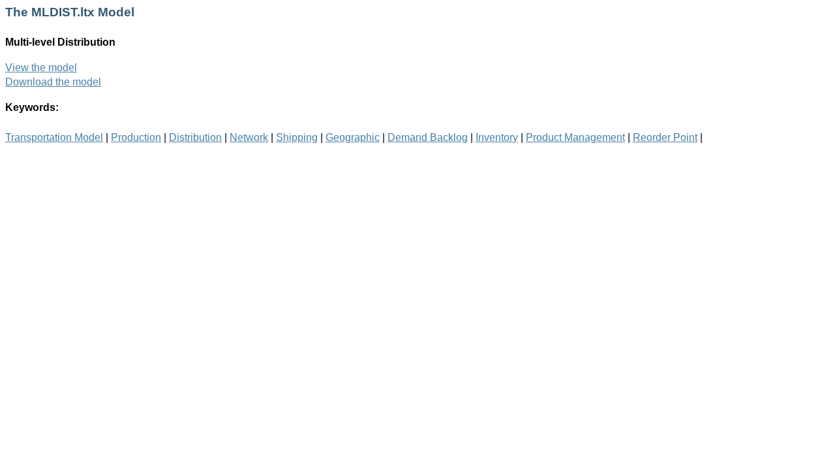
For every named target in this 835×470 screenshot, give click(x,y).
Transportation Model (54, 137)
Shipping (297, 137)
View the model (41, 67)
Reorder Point (665, 137)
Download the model (53, 81)
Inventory (497, 137)
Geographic (353, 137)
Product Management (575, 137)
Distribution (195, 137)
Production (136, 137)
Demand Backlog (427, 137)
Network (249, 137)
